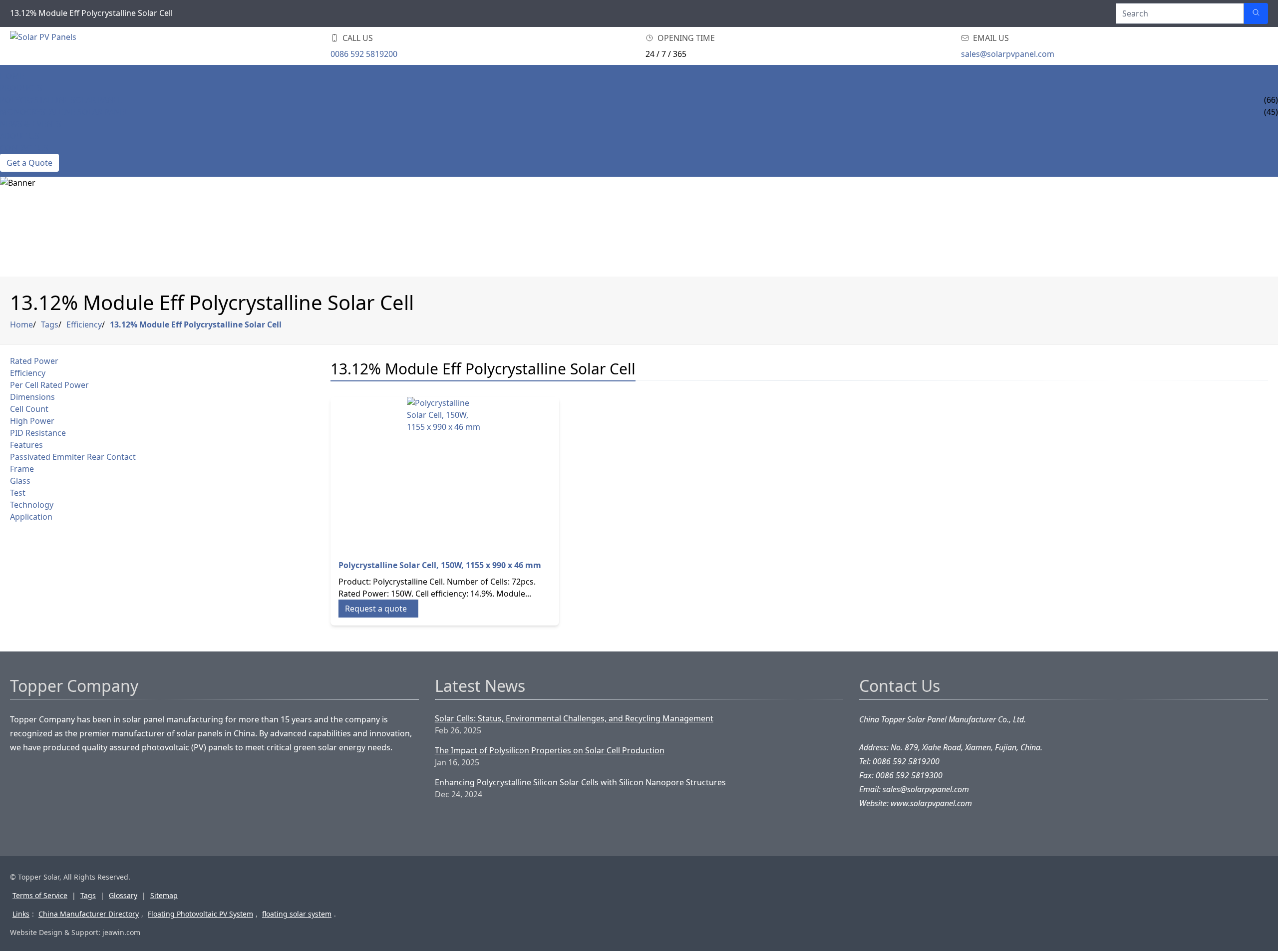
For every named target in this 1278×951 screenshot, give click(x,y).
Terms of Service (39, 895)
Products (21, 87)
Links (20, 914)
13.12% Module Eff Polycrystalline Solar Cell (196, 324)
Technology (31, 504)
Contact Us (24, 147)
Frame (22, 468)
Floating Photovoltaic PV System (200, 914)
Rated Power (34, 360)
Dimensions (32, 396)
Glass (20, 480)
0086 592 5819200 (363, 53)
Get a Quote (29, 162)
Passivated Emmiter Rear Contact (73, 456)
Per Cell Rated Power (49, 384)
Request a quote (376, 608)
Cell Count (29, 408)
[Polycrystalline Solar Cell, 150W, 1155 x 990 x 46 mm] (444, 472)
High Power (32, 420)
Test (17, 492)
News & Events (30, 123)
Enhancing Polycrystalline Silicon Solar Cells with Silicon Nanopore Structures (580, 782)
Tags (49, 324)
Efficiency (84, 324)
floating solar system (296, 914)
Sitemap (164, 895)
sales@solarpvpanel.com (1007, 53)
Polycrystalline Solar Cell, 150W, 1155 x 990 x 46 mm (439, 565)
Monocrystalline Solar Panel (64, 111)
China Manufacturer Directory (88, 914)
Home (12, 75)
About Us (19, 135)
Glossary (123, 895)
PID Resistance (38, 432)
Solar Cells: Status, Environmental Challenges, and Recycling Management (574, 718)
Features (26, 444)
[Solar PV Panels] (70, 46)
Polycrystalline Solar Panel (61, 99)
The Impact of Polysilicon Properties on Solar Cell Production (549, 750)
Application (31, 516)
